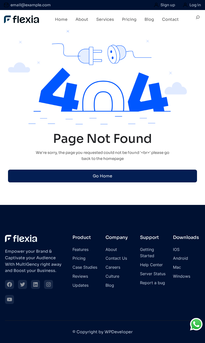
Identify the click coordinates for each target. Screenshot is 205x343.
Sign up (167, 5)
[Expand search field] (198, 19)
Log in (195, 5)
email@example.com (30, 5)
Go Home (102, 176)
